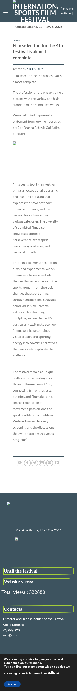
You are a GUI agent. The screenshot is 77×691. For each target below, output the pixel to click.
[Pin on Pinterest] (49, 463)
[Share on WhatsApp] (20, 463)
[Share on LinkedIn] (57, 463)
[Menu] (5, 11)
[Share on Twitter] (34, 463)
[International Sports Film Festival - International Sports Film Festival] (35, 11)
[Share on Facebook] (27, 463)
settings (53, 672)
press (16, 40)
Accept (12, 684)
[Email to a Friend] (42, 463)
